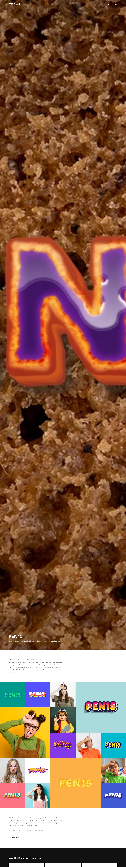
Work (107, 4)
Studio (115, 4)
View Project (16, 837)
